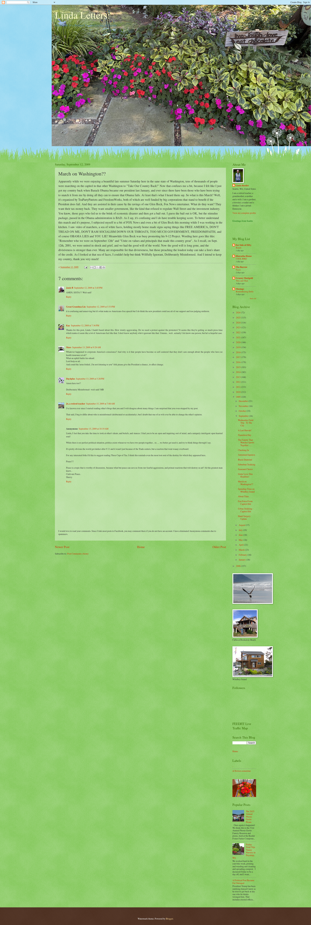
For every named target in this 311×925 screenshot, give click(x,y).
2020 (238, 342)
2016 (238, 362)
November (244, 406)
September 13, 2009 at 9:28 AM (86, 347)
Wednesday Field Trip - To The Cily (245, 423)
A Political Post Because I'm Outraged (243, 882)
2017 (238, 357)
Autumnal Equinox (246, 454)
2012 (238, 381)
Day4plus (70, 378)
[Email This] (91, 267)
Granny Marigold (244, 278)
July (241, 530)
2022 (238, 332)
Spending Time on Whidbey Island (246, 490)
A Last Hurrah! (245, 430)
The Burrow (241, 267)
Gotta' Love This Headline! (245, 475)
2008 (238, 565)
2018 (238, 352)
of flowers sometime (241, 770)
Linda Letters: (82, 14)
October (243, 410)
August (242, 525)
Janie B (69, 287)
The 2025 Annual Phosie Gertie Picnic (250, 817)
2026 (238, 312)
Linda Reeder (242, 185)
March (242, 549)
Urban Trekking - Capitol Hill (245, 510)
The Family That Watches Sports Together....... (246, 442)
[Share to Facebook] (100, 267)
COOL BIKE (241, 258)
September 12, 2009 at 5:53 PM (101, 306)
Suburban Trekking (246, 464)
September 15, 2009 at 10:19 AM (93, 428)
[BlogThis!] (94, 267)
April (241, 544)
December (243, 401)
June (241, 534)
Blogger (169, 918)
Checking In (243, 450)
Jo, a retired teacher (75, 403)
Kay (68, 325)
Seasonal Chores (245, 469)
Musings (240, 289)
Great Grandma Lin (76, 306)
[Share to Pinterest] (103, 267)
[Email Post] (85, 267)
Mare (68, 347)
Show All (253, 298)
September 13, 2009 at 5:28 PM (90, 378)
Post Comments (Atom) (78, 553)
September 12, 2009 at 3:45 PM (88, 287)
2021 (238, 337)
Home (141, 547)
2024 (238, 322)
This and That (242, 280)
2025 (238, 317)
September (244, 415)
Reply (68, 296)
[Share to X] (97, 267)
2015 (238, 367)
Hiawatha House (244, 256)
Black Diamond (245, 459)
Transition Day (244, 435)
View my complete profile (244, 212)
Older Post (219, 547)
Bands (238, 247)
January (242, 559)
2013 (238, 377)
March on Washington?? (245, 483)
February (243, 554)
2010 (238, 391)
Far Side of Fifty (243, 245)
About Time (243, 496)
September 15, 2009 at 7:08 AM (100, 403)
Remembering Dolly (245, 291)
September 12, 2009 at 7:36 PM (85, 325)
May (241, 539)
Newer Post (62, 547)
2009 (238, 396)
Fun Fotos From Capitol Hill (245, 502)
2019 (238, 347)
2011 (238, 386)
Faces (238, 269)
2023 (238, 327)
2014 (238, 372)
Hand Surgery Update (244, 517)
